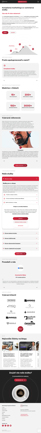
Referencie (4, 409)
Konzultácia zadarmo (22, 1)
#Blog (4, 351)
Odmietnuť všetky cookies (20, 222)
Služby (5, 32)
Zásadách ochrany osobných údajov (20, 213)
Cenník (3, 412)
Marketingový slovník (6, 415)
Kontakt (13, 32)
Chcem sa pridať (20, 329)
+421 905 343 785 (23, 414)
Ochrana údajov (5, 417)
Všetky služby (19, 253)
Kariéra (3, 418)
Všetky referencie (19, 165)
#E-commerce (8, 351)
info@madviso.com (24, 415)
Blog (3, 413)
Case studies (4, 410)
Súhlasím (20, 218)
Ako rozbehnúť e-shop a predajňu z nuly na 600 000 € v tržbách (26, 355)
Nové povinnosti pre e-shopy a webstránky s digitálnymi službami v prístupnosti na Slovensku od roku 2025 (9, 356)
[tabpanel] (20, 201)
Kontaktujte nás (19, 380)
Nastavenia (20, 225)
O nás (3, 407)
